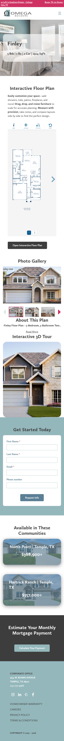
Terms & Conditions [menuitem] (24, 720)
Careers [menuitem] (15, 709)
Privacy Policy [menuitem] (20, 714)
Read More (32, 331)
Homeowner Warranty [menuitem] (26, 703)
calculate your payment (32, 648)
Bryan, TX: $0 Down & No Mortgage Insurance (32, 2)
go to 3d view (32, 379)
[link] (32, 552)
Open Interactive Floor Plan (27, 245)
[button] (59, 311)
